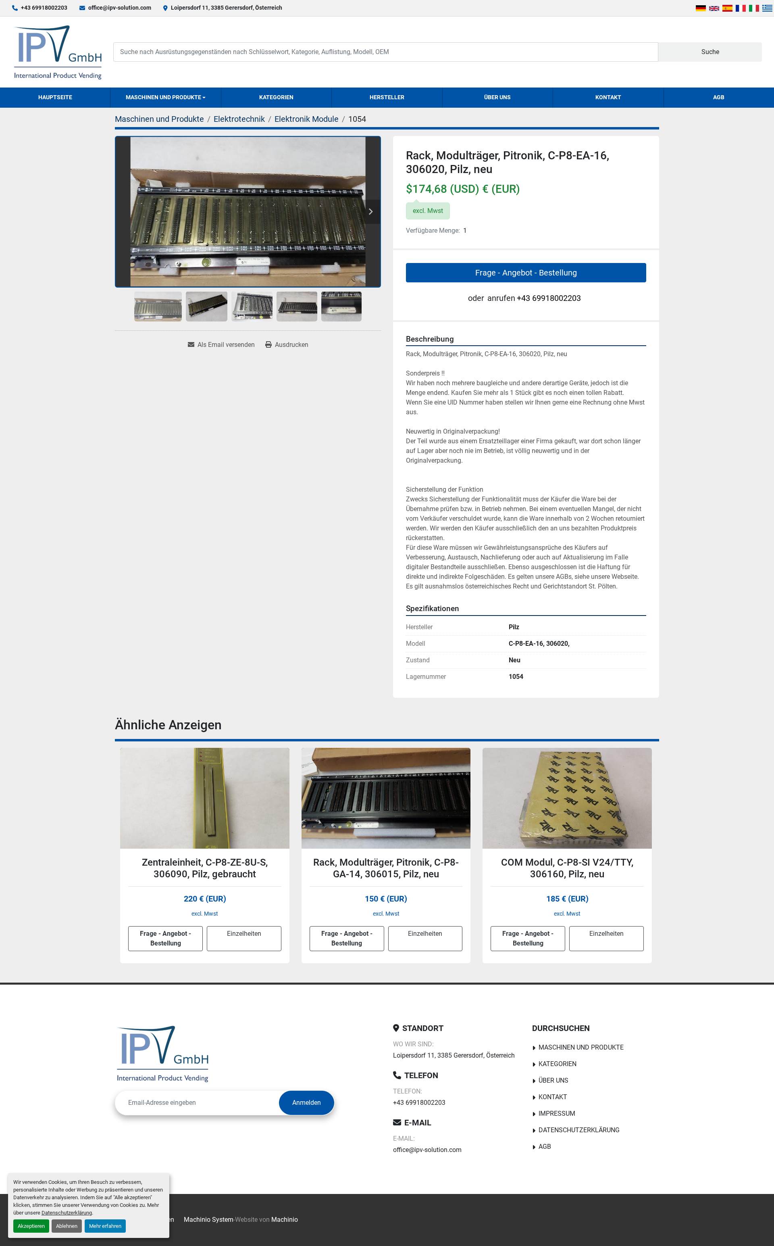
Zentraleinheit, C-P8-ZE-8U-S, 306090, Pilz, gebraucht (567, 868)
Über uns (497, 97)
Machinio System (208, 1219)
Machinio (284, 1219)
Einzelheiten (244, 933)
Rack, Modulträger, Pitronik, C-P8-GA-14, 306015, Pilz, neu (204, 868)
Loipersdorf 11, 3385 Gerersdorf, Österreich (226, 7)
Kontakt (608, 97)
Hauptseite (55, 97)
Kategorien (276, 97)
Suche (710, 52)
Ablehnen (66, 1226)
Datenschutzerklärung (67, 1213)
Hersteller (387, 97)
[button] (165, 98)
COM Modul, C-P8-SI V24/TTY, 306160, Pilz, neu (386, 868)
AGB (718, 97)
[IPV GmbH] (162, 1053)
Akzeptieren (31, 1226)
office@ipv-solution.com (119, 7)
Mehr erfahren (105, 1226)
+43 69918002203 (44, 7)
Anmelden (306, 1102)
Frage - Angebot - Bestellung (526, 273)
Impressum (557, 1113)
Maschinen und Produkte (163, 97)
